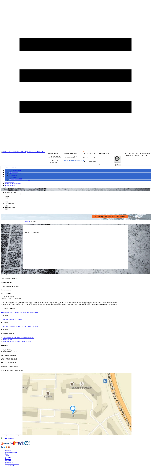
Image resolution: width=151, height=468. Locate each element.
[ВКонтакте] (2, 446)
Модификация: (10, 207)
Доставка (8, 457)
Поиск (118, 165)
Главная (27, 221)
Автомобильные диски (15, 173)
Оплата (7, 455)
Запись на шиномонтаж (13, 183)
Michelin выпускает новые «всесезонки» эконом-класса (20, 312)
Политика (8, 169)
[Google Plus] (9, 446)
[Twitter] (4, 446)
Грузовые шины (14, 172)
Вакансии (8, 459)
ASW (34, 221)
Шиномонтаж (13, 175)
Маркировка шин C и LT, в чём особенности (18, 338)
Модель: (8, 200)
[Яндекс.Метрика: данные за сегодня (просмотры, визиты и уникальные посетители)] (7, 438)
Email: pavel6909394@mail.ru (74, 160)
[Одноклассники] (7, 446)
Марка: (7, 196)
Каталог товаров (10, 167)
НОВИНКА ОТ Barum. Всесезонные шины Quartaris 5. (20, 326)
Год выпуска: (9, 204)
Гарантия (8, 460)
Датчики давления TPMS (16, 179)
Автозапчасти (13, 177)
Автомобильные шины (15, 170)
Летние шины (7, 339)
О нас (6, 454)
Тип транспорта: (11, 192)
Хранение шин (10, 185)
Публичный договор (11, 452)
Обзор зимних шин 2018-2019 (11, 319)
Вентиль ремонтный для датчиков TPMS (20, 180)
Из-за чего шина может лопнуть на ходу (17, 341)
